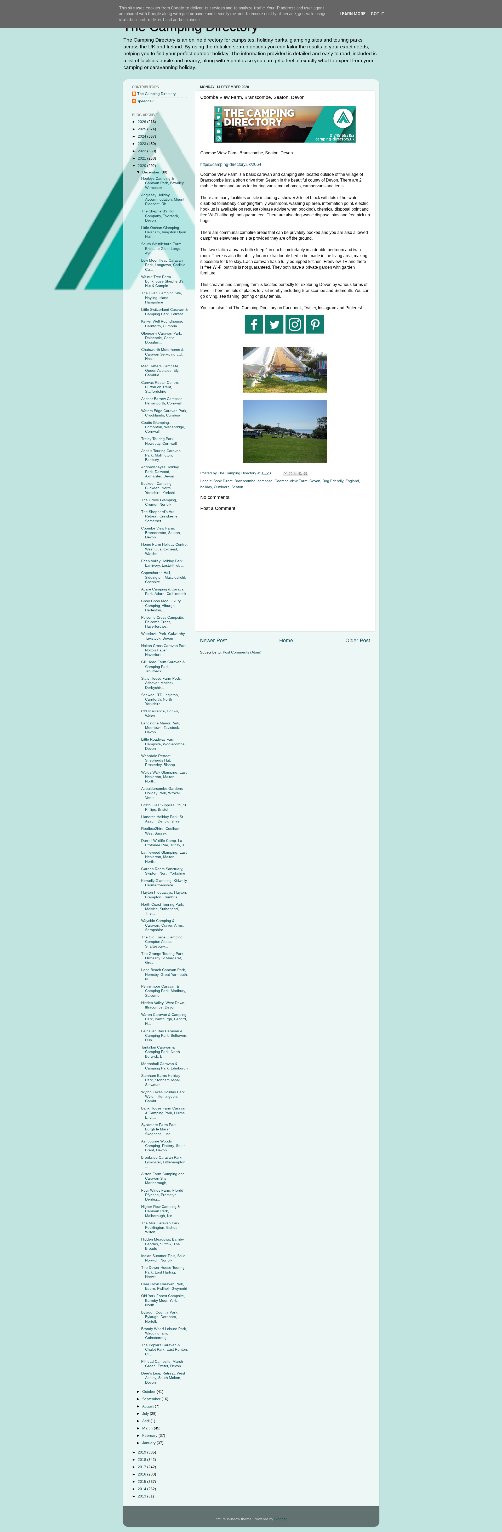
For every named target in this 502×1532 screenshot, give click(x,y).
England (352, 481)
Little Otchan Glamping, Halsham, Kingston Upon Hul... (163, 232)
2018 (142, 1459)
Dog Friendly (332, 481)
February (150, 1435)
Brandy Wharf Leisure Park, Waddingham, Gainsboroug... (164, 1333)
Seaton (237, 487)
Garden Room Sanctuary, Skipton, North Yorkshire (163, 871)
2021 (142, 158)
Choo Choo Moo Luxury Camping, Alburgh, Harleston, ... (161, 605)
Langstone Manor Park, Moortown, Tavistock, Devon (160, 727)
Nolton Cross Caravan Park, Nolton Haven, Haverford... (164, 650)
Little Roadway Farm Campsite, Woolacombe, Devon (163, 744)
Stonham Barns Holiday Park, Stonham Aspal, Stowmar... (161, 1080)
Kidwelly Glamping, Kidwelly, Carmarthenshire (164, 882)
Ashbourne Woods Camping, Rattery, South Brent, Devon (163, 1145)
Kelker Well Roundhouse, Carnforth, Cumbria (162, 323)
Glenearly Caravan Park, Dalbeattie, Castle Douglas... (161, 338)
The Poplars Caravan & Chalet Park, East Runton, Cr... (164, 1349)
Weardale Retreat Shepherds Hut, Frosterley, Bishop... (159, 760)
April (146, 1421)
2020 (142, 166)
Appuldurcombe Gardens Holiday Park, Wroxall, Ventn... (162, 793)
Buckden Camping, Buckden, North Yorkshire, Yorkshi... (159, 488)
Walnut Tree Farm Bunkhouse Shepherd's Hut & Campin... (162, 281)
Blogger (280, 1519)
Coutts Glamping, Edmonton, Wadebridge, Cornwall (163, 427)
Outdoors (221, 487)
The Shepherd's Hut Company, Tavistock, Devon (160, 215)
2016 (142, 1474)
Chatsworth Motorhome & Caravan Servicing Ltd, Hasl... (162, 354)
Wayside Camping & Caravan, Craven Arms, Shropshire (162, 925)
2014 (142, 1489)
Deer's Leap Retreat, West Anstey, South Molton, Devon (163, 1377)
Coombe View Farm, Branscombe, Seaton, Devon (161, 532)
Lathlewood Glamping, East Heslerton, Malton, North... (164, 857)
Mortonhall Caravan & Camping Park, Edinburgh (164, 1066)
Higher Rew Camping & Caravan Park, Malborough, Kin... (160, 1211)
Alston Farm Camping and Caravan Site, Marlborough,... (163, 1178)
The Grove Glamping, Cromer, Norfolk (159, 502)
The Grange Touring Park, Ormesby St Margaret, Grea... (162, 958)
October (149, 1391)
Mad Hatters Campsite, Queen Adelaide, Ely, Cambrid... (160, 370)
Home (286, 640)
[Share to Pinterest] (305, 473)
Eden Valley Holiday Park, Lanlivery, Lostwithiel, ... (162, 563)
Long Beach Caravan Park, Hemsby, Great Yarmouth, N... (164, 974)
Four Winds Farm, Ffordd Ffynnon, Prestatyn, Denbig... (162, 1195)
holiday (206, 487)
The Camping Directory (156, 94)
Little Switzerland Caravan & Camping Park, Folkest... (164, 311)
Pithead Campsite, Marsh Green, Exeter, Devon (162, 1363)
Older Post (357, 640)
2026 (142, 122)
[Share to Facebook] (300, 473)
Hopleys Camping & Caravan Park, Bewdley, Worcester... (163, 183)
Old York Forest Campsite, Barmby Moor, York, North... (163, 1300)
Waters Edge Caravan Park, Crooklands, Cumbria (164, 413)
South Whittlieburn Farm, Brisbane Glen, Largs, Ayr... (161, 248)
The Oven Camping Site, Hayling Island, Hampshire (161, 297)
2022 (142, 151)
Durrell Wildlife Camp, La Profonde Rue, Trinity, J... (164, 842)
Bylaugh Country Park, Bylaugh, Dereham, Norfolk (159, 1316)
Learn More (353, 13)
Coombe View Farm (291, 481)
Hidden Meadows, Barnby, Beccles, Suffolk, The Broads (163, 1244)
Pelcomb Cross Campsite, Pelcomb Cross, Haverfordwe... (162, 622)
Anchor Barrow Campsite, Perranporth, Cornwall (162, 401)
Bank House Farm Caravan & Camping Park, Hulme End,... (163, 1112)
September (152, 1399)
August (148, 1406)
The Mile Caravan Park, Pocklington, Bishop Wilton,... (160, 1227)
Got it (377, 13)
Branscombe (245, 481)
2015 (142, 1481)
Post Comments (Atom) (242, 652)
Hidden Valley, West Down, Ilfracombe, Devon (163, 1005)
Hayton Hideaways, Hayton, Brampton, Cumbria (164, 894)
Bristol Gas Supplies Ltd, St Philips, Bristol (163, 807)
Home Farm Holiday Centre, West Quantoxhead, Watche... (164, 549)
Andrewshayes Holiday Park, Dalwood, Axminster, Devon (160, 471)
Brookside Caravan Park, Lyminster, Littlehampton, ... (163, 1162)
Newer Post (213, 640)
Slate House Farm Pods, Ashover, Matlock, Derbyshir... (161, 683)
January (149, 1443)
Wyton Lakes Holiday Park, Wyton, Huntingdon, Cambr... (163, 1096)
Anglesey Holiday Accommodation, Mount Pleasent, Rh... (162, 199)
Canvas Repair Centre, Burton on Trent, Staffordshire (160, 387)
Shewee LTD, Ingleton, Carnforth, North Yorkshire (160, 699)
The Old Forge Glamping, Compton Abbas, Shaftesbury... (162, 941)
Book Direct (222, 481)
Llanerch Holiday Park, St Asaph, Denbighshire (162, 819)
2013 (142, 1496)
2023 (142, 144)
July (146, 1413)
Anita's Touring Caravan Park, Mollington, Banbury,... (161, 455)
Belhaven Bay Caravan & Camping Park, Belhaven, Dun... (164, 1035)
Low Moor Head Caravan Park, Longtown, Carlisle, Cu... (163, 265)
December (151, 172)
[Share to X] (295, 473)
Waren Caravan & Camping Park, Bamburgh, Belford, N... (164, 1019)
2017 (142, 1467)
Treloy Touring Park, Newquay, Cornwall (159, 441)
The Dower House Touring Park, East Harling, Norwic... (163, 1272)
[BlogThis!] (290, 473)
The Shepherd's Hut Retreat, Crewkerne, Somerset (160, 516)
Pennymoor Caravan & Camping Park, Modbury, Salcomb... (163, 991)
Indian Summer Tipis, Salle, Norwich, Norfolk (163, 1258)
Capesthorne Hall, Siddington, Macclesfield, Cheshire (163, 577)
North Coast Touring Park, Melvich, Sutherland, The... (162, 909)
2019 (142, 1452)
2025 (142, 129)
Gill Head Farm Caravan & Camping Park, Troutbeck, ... (163, 666)
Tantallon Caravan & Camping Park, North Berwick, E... (160, 1051)
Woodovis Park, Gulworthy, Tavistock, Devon (163, 636)
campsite (265, 481)
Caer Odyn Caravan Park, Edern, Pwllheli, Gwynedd (164, 1286)
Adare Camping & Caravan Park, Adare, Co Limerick (163, 591)
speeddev (145, 101)
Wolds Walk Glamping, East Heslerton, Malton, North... (164, 777)
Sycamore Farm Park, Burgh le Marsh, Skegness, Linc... (159, 1129)
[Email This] (285, 473)
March (148, 1428)
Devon (315, 481)
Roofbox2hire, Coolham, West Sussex (161, 830)
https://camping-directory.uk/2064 (230, 164)
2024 (142, 136)
